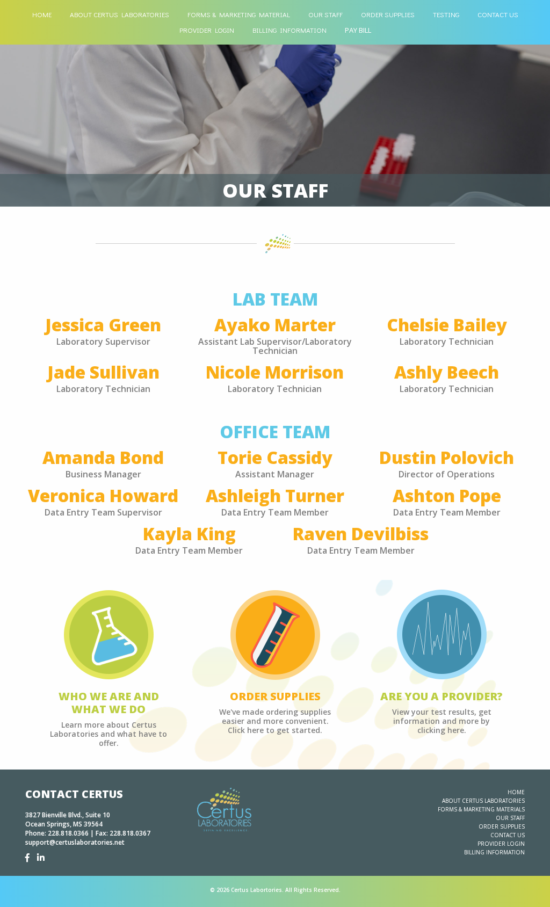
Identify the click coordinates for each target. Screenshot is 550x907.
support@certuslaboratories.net (75, 842)
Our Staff (325, 14)
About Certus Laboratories (119, 14)
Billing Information (289, 29)
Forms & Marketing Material (238, 14)
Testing (446, 14)
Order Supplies (388, 14)
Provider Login (206, 29)
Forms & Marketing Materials (481, 809)
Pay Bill (358, 30)
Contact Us (497, 14)
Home (42, 14)
